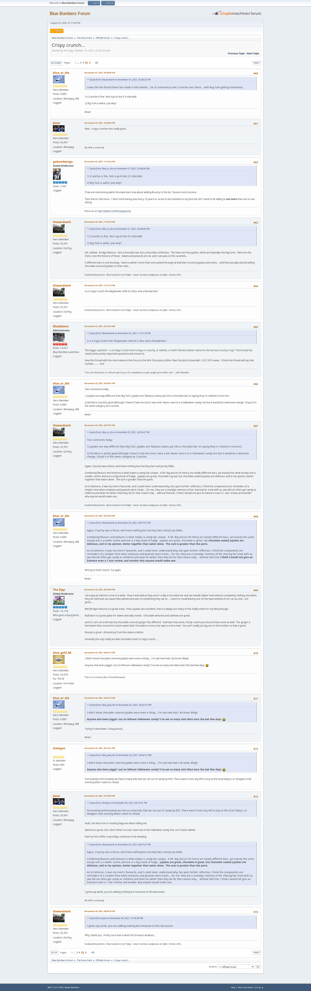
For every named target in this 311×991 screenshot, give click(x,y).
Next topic (253, 53)
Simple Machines (71, 987)
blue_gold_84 (62, 653)
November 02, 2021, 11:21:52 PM (99, 161)
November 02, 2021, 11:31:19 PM (99, 285)
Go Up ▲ (259, 987)
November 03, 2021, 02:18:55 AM (99, 326)
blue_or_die (61, 73)
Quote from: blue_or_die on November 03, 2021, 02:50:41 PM (119, 432)
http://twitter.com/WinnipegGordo (114, 211)
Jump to (213, 966)
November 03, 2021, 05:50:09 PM (99, 589)
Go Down (56, 63)
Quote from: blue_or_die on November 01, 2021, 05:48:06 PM (119, 168)
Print (257, 63)
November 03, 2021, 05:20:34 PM (99, 515)
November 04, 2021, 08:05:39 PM (99, 911)
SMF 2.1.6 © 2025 (55, 987)
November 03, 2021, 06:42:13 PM (99, 652)
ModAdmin (61, 326)
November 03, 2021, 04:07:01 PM (99, 425)
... (78, 62)
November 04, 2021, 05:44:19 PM (99, 698)
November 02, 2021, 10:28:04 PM (99, 122)
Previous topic (236, 53)
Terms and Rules (245, 987)
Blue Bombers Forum (70, 13)
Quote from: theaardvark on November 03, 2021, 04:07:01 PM (120, 522)
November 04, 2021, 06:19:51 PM (99, 748)
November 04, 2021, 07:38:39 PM (99, 795)
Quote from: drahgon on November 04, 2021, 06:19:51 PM (118, 802)
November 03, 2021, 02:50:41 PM (99, 383)
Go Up (54, 952)
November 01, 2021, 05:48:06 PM (99, 72)
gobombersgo (63, 162)
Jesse (56, 123)
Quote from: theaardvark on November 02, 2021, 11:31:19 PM (120, 333)
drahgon (59, 748)
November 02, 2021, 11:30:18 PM (99, 221)
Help (233, 987)
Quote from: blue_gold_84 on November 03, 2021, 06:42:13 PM (120, 704)
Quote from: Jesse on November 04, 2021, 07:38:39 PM (116, 918)
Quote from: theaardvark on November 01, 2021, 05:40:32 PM (120, 79)
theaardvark (62, 222)
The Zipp (59, 590)
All (96, 62)
